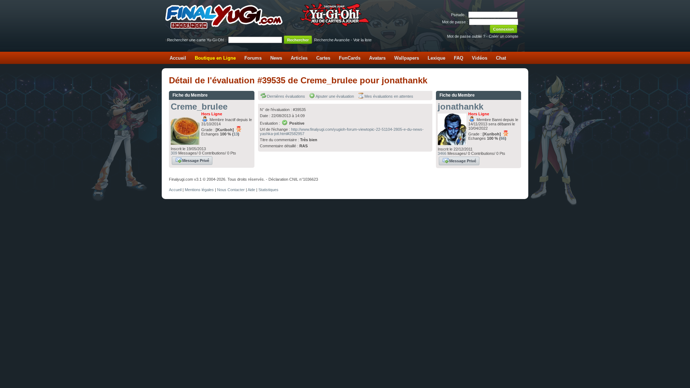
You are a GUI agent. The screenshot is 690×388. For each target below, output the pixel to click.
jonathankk (460, 106)
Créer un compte (503, 36)
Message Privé (195, 160)
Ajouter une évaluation (335, 96)
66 (503, 138)
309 (174, 153)
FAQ (458, 58)
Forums (253, 58)
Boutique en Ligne (215, 58)
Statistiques (268, 190)
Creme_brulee (199, 106)
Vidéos (479, 58)
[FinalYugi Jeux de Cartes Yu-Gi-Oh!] (268, 27)
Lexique (436, 58)
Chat (501, 58)
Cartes (323, 58)
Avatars (377, 58)
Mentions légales (199, 190)
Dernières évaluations (286, 96)
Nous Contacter (231, 190)
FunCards (349, 58)
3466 (442, 153)
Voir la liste (362, 40)
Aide (251, 190)
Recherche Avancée (332, 40)
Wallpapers (406, 58)
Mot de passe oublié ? (466, 36)
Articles (299, 58)
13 (236, 134)
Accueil (178, 58)
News (276, 58)
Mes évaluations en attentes (388, 96)
